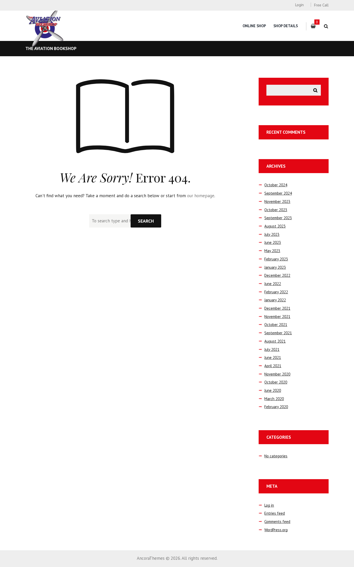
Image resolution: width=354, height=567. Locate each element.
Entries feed (274, 513)
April (272, 365)
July (271, 234)
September (278, 193)
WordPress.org (276, 529)
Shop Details (285, 25)
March (274, 398)
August (275, 226)
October (275, 184)
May (272, 250)
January (275, 267)
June (272, 242)
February (276, 259)
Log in (269, 505)
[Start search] (146, 221)
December (277, 275)
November (277, 201)
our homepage (200, 196)
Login (299, 4)
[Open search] (326, 26)
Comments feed (277, 521)
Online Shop (254, 25)
